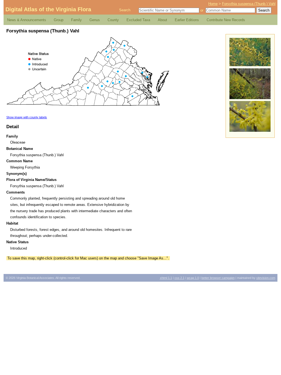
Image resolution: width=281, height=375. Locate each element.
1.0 (193, 277)
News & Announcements (26, 20)
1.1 (166, 277)
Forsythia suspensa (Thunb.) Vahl (249, 4)
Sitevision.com (265, 277)
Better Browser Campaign (218, 277)
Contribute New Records (226, 20)
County (113, 20)
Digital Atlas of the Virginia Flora (48, 9)
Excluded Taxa (138, 20)
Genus (94, 20)
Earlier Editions (187, 20)
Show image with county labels (26, 117)
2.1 (179, 277)
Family (76, 20)
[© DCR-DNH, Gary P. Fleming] (250, 98)
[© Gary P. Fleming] (250, 65)
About (162, 20)
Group (58, 20)
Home (213, 4)
